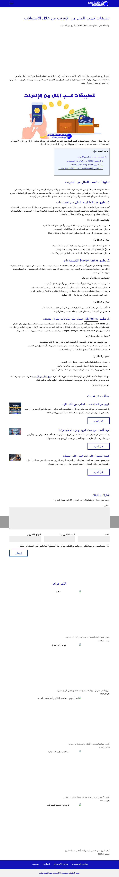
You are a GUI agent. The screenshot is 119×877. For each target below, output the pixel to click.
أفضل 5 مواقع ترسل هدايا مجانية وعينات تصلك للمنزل (87, 797)
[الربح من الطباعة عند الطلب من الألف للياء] (15, 408)
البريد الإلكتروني (67, 534)
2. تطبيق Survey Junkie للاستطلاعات (87, 165)
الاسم (106, 534)
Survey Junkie (89, 260)
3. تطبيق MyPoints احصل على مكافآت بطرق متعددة (80, 168)
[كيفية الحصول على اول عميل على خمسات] (15, 457)
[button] (93, 151)
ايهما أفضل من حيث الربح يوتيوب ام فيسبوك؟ (84, 430)
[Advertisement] (59, 53)
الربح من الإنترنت (67, 25)
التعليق (106, 505)
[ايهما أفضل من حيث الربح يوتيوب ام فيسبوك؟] (15, 431)
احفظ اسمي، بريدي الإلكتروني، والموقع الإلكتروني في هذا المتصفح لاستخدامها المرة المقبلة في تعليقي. (62, 546)
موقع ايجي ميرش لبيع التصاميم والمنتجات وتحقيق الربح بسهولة (83, 690)
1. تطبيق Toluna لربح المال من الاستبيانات (85, 161)
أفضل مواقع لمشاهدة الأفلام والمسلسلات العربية (89, 744)
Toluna (93, 202)
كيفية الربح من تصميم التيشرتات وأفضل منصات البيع (87, 850)
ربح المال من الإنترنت (41, 376)
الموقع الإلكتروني (34, 534)
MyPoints (91, 318)
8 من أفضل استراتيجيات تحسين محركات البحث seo (87, 637)
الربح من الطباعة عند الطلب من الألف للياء (86, 404)
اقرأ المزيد (98, 420)
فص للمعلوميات (95, 25)
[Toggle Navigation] (11, 3)
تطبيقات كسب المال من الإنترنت (91, 157)
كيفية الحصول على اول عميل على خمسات (86, 455)
